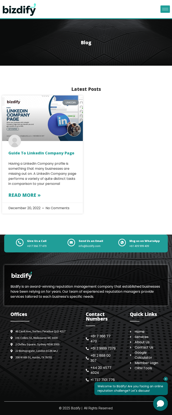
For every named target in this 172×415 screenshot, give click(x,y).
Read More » (24, 195)
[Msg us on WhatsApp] (122, 242)
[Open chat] (160, 403)
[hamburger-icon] (165, 9)
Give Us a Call (36, 241)
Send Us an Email (91, 241)
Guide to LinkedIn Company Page (41, 152)
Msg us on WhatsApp (144, 241)
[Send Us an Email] (71, 242)
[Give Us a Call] (19, 242)
